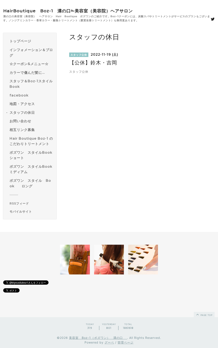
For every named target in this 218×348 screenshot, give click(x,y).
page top (206, 315)
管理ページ (125, 342)
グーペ (109, 342)
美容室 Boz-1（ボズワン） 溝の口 (98, 337)
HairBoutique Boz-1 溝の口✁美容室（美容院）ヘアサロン (68, 10)
